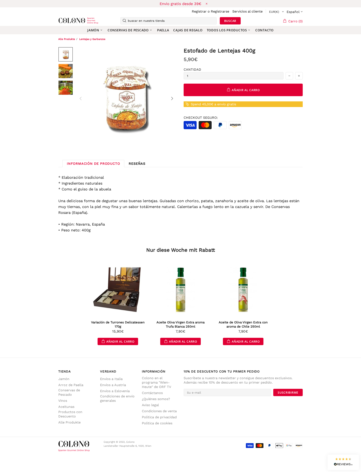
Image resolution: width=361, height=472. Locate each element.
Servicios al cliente (247, 11)
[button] (343, 462)
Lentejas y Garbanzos (92, 39)
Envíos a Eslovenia (115, 391)
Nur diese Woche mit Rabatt (180, 250)
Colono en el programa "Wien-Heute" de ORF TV (156, 382)
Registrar (199, 11)
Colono (65, 21)
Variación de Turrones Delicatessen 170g (118, 324)
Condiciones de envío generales (117, 398)
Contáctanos (152, 393)
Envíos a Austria (113, 385)
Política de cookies (157, 423)
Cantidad (192, 69)
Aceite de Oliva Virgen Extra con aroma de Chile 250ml (243, 324)
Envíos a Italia (111, 379)
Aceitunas (66, 407)
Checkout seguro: (201, 118)
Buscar (230, 21)
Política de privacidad (159, 417)
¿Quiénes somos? (156, 399)
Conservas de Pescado (69, 392)
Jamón (63, 379)
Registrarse (220, 11)
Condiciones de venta (159, 411)
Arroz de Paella (70, 385)
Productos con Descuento (70, 414)
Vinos (62, 401)
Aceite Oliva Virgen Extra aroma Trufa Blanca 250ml (180, 324)
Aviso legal (150, 405)
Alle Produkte (66, 39)
